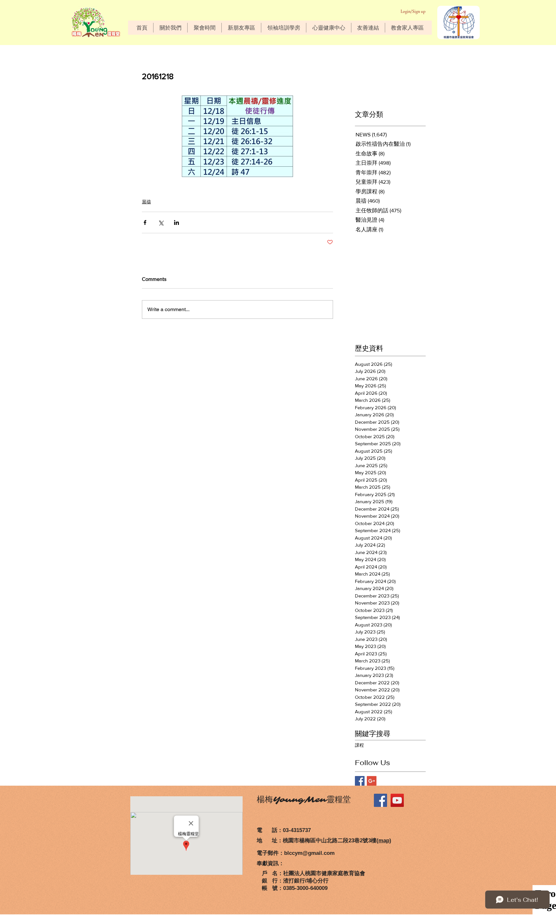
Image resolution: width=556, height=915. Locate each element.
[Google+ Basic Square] (371, 781)
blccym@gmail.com (309, 853)
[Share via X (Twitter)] (161, 222)
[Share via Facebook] (145, 222)
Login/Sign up (413, 11)
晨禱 (146, 201)
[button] (170, 27)
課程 (359, 745)
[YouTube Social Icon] (397, 800)
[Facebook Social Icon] (380, 800)
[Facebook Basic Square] (360, 781)
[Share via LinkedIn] (176, 222)
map (383, 840)
